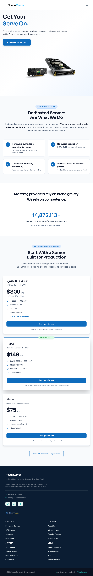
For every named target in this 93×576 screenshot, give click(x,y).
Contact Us (9, 560)
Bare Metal (9, 538)
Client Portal (53, 538)
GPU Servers (10, 530)
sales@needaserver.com (17, 498)
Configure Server (46, 324)
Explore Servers (16, 42)
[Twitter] (7, 504)
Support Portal (11, 547)
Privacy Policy (53, 551)
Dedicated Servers (12, 526)
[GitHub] (20, 504)
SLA (49, 555)
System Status (11, 551)
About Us (51, 526)
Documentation (11, 555)
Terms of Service (54, 547)
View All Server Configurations (46, 454)
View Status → (82, 572)
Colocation (9, 534)
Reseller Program (54, 534)
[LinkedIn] (14, 504)
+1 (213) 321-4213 (15, 494)
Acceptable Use (54, 560)
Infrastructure (53, 530)
